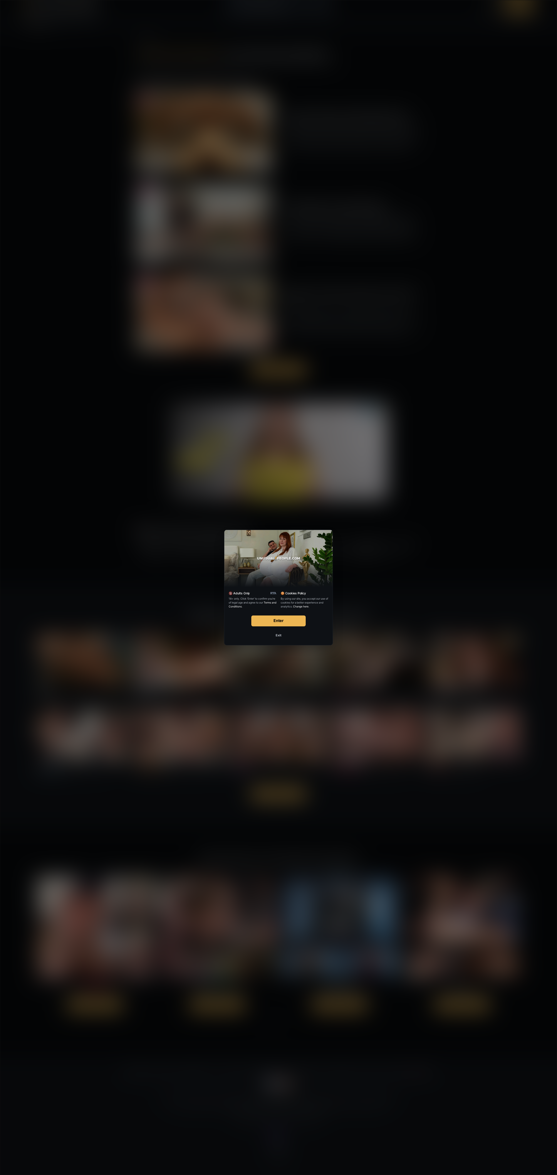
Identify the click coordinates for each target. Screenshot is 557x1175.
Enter (278, 620)
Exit (278, 635)
